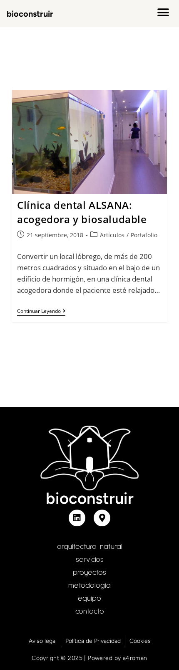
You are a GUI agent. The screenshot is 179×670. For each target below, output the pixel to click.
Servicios (90, 559)
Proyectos (89, 572)
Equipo (89, 598)
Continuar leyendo (41, 311)
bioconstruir (30, 14)
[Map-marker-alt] (102, 518)
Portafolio (144, 235)
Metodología (89, 585)
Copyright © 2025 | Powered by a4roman (89, 658)
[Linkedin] (77, 518)
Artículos (112, 235)
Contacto (89, 611)
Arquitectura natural (89, 547)
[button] (163, 12)
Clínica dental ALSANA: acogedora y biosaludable (82, 212)
